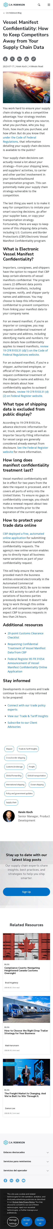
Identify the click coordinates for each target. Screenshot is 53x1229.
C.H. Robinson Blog (13, 13)
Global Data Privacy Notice (23, 1202)
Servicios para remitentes (17, 1161)
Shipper (9, 749)
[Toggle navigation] (49, 5)
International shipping (15, 784)
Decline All (40, 1221)
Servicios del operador (15, 1170)
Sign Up (26, 891)
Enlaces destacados (14, 1152)
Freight (32, 766)
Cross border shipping (15, 758)
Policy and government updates (19, 793)
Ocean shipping (37, 784)
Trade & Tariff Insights (28, 749)
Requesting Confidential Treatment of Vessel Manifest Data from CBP (26, 648)
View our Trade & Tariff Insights (28, 716)
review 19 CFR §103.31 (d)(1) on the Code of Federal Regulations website (25, 350)
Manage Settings (13, 1221)
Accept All (26, 1221)
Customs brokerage (14, 766)
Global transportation (37, 775)
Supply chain (11, 802)
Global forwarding (13, 775)
